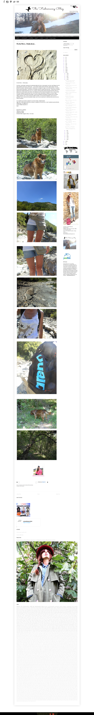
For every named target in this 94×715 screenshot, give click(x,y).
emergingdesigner (44, 658)
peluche (63, 638)
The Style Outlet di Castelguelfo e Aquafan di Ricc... (71, 108)
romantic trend (66, 687)
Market (59, 632)
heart (50, 636)
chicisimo (28, 653)
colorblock (21, 622)
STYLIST (49, 621)
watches (27, 632)
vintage (38, 608)
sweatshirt (42, 613)
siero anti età (26, 690)
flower (22, 636)
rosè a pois (28, 688)
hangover (73, 622)
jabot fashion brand (28, 671)
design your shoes (25, 657)
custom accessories (23, 656)
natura (51, 620)
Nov (66, 74)
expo (53, 635)
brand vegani (31, 652)
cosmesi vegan (49, 654)
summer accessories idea (25, 694)
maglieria (45, 620)
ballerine (55, 633)
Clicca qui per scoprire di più (21, 532)
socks (41, 691)
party (53, 623)
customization (69, 634)
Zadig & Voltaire (33, 650)
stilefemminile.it (69, 692)
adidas (40, 650)
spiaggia (62, 691)
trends (76, 640)
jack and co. (37, 671)
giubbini (38, 636)
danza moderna (55, 656)
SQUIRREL (29, 619)
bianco (74, 621)
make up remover (35, 677)
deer (68, 613)
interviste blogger (23, 620)
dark (57, 656)
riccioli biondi (36, 687)
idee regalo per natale (60, 668)
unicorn (23, 616)
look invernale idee (64, 674)
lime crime (39, 623)
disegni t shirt (44, 657)
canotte (57, 652)
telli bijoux (32, 624)
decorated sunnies (68, 656)
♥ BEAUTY (36, 38)
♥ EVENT (46, 38)
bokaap (17, 652)
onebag (45, 638)
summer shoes (58, 694)
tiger (56, 631)
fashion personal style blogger (53, 660)
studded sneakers (42, 640)
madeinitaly (68, 606)
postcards (47, 686)
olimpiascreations (41, 638)
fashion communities (61, 659)
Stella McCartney (24, 633)
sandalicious (48, 688)
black (34, 615)
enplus (47, 658)
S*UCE (32, 615)
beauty (39, 607)
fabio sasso (29, 659)
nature (52, 623)
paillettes (25, 617)
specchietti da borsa (58, 691)
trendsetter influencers (20, 641)
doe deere (51, 657)
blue (73, 633)
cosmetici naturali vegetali (59, 654)
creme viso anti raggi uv (45, 655)
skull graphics (75, 639)
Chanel (36, 621)
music (52, 618)
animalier (44, 633)
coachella (47, 653)
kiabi (50, 618)
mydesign (68, 614)
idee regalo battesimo (48, 668)
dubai (28, 622)
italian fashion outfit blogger (40, 670)
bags (74, 607)
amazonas (63, 650)
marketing (48, 623)
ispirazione (26, 623)
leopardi (74, 673)
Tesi (42, 649)
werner (49, 641)
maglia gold (70, 675)
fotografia (49, 615)
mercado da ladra (24, 678)
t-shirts (56, 695)
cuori (17, 656)
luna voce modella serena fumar (36, 675)
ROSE (29, 615)
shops (38, 617)
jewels (52, 607)
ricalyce (35, 639)
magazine (45, 623)
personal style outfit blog (60, 618)
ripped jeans (52, 687)
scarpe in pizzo (67, 688)
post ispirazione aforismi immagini (41, 686)
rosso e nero (25, 688)
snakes (72, 690)
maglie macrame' (25, 676)
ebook (63, 657)
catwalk (44, 619)
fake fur (39, 659)
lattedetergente (24, 673)
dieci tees (29, 657)
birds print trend (67, 651)
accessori (28, 607)
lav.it (26, 673)
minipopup (27, 638)
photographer (65, 638)
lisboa (45, 637)
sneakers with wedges (21, 691)
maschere (68, 637)
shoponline (65, 689)
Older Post (58, 494)
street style (44, 614)
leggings (37, 620)
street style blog (49, 614)
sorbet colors (44, 691)
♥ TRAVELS (18, 38)
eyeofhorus (75, 658)
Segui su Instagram (26, 522)
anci (65, 650)
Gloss (47, 632)
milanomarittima (46, 678)
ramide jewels (70, 686)
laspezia (20, 673)
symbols (28, 695)
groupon (44, 636)
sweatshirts (21, 695)
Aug (66, 79)
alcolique (46, 650)
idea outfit (23, 623)
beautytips (66, 633)
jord (22, 637)
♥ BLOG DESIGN (60, 36)
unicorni (71, 631)
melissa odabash (70, 677)
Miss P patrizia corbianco (65, 632)
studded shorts (38, 640)
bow (74, 633)
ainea (43, 650)
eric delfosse (50, 658)
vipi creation (41, 641)
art (57, 614)
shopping (24, 607)
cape (62, 652)
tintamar (43, 696)
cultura (26, 622)
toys (73, 640)
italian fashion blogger (20, 617)
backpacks (33, 651)
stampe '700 (70, 691)
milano (40, 608)
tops (57, 696)
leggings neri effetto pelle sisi (47, 673)
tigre (37, 696)
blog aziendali (71, 651)
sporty (43, 608)
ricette (39, 687)
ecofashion (74, 613)
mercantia (71, 637)
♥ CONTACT (41, 38)
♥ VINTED (71, 36)
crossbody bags (56, 655)
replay (25, 687)
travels (62, 607)
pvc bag (18, 639)
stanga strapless (28, 692)
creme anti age (37, 655)
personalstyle (57, 623)
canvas (59, 652)
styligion (76, 693)
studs (46, 640)
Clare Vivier (52, 642)
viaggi (45, 607)
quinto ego (62, 686)
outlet (50, 638)
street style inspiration (32, 693)
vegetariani (34, 641)
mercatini (74, 637)
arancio (26, 651)
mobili (73, 678)
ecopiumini (39, 635)
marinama (65, 637)
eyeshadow (21, 659)
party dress (54, 638)
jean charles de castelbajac (66, 671)
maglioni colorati (69, 676)
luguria (29, 675)
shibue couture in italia (49, 689)
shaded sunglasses (42, 689)
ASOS (59, 608)
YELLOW (24, 650)
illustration (65, 614)
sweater (18, 621)
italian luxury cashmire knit (57, 670)
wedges (48, 617)
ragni (65, 686)
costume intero (18, 655)
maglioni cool (73, 676)
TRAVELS (66, 52)
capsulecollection (69, 652)
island (17, 670)
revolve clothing (31, 639)
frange (59, 622)
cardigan (20, 634)
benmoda (56, 651)
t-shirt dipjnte (51, 695)
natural (54, 620)
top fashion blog (55, 696)
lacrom (34, 637)
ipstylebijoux (75, 616)
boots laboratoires (21, 652)
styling (52, 640)
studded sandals (54, 693)
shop (61, 639)
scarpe (36, 607)
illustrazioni (58, 636)
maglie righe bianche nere (31, 676)
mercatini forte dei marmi (30, 678)
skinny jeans (72, 639)
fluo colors (56, 622)
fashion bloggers (34, 622)
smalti (23, 640)
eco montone (71, 657)
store (24, 624)
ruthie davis (48, 639)
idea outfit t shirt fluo (47, 667)
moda (49, 608)
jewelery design (27, 672)
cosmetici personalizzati (66, 654)
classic (37, 634)
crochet (64, 634)
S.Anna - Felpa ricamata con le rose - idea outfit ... (70, 105)
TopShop (50, 649)
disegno (47, 657)
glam (40, 636)
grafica (42, 636)
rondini (75, 687)
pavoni (60, 638)
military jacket (18, 638)
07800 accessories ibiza (65, 641)
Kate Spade (41, 621)
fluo (47, 615)
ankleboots (73, 650)
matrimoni (62, 677)
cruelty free (63, 655)
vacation (27, 621)
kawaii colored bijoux (48, 672)
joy (34, 672)
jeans (18, 608)
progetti (55, 686)
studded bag (34, 640)
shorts (72, 618)
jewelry (26, 613)
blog (66, 613)
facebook (60, 619)
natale (30, 614)
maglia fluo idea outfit (66, 675)
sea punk (28, 689)
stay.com (40, 692)
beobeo (58, 651)
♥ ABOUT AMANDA (22, 36)
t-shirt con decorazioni (46, 695)
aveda (31, 651)
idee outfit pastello (20, 668)
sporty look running (66, 691)
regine (17, 687)
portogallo (18, 615)
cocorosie (50, 653)
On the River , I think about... (70, 126)
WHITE (61, 613)
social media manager (37, 691)
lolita (45, 674)
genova (66, 622)
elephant (42, 635)
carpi (74, 652)
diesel (31, 657)
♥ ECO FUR (67, 36)
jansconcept (53, 671)
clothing (39, 634)
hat (53, 615)
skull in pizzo (43, 690)
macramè (49, 675)
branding (34, 652)
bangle (43, 651)
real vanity (21, 639)
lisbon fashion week (48, 637)
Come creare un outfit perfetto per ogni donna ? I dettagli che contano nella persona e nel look (36, 540)
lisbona (29, 613)
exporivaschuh (66, 616)
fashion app (50, 659)
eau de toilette (61, 657)
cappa (64, 652)
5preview (70, 641)
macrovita (52, 675)
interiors (46, 669)
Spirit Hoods (29, 649)
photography (21, 608)
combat (61, 653)
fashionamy (30, 618)
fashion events (73, 659)
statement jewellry (36, 692)
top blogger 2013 (50, 696)
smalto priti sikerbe (59, 690)
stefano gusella (44, 692)
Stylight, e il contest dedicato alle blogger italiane (70, 93)
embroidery (44, 635)
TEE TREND (33, 633)
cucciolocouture (75, 655)
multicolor (29, 638)
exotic (72, 658)
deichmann (55, 608)
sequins (73, 623)
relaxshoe (19, 687)
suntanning (71, 694)
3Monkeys (30, 632)
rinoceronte (49, 687)
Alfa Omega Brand (60, 624)
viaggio (27, 608)
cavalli (72, 617)
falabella (42, 659)
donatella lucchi (27, 635)
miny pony (64, 678)
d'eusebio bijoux (37, 656)
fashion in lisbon (23, 660)
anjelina (71, 650)
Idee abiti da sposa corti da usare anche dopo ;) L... (71, 86)
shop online (18, 631)
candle (55, 652)
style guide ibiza (65, 693)
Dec (66, 73)
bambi (35, 619)
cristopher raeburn (51, 655)
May (66, 133)
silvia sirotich (26, 631)
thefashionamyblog (19, 619)
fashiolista (58, 635)
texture (21, 696)
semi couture (35, 689)
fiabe (75, 635)
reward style (31, 687)
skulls (17, 640)
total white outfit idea (61, 696)
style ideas (69, 693)
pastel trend (58, 638)
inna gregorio (31, 669)
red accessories (25, 639)
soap (30, 691)
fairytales (63, 619)
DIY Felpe (67, 642)
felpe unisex (73, 635)
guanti (71, 622)
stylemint (72, 693)
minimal (72, 615)
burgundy (43, 652)
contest (18, 618)
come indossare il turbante (67, 653)
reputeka (28, 617)
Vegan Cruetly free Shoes (66, 649)
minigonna (60, 678)
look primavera (73, 674)
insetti (33, 669)
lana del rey (75, 672)
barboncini (60, 633)
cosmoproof (75, 654)
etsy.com (62, 616)
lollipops (47, 674)
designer (70, 613)
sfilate (67, 620)
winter (30, 608)
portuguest (69, 638)
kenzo (53, 672)
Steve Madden (29, 633)
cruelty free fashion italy (68, 655)
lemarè (36, 637)
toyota (69, 696)
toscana (69, 640)
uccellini (27, 641)
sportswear (25, 640)
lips (38, 674)
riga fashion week (42, 687)
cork (56, 634)
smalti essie (50, 690)
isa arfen (73, 669)
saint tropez (68, 623)
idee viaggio (64, 668)
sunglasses (66, 694)
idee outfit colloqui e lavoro (66, 667)
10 (65, 144)
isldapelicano (74, 636)
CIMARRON (40, 642)
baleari (36, 651)
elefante (29, 658)
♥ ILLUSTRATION (48, 36)
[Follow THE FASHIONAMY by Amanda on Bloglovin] (42, 482)
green (76, 619)
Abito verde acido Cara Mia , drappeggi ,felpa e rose (70, 81)
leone (70, 673)
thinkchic (20, 621)
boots (40, 619)
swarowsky (18, 695)
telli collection (36, 624)
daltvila (44, 656)
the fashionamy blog (38, 606)
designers (57, 619)
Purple (56, 614)
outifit (48, 638)
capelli (70, 617)
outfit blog (59, 607)
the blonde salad (41, 624)
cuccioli (72, 655)
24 (65, 58)
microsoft (42, 678)
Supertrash (52, 621)
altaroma (56, 650)
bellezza (71, 607)
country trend (26, 655)
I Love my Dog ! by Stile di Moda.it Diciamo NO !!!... (71, 115)
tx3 (68, 631)
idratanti (67, 668)
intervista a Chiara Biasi (50, 669)
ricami (34, 687)
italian (76, 636)
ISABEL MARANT (39, 616)
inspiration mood (37, 669)
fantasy (55, 635)
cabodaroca (49, 652)
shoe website (53, 689)
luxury (43, 620)
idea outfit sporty (42, 667)
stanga (25, 692)
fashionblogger (20, 613)
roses (36, 617)
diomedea (44, 615)
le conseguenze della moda (31, 673)
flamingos (20, 636)
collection (54, 619)
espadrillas (51, 635)
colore (41, 634)
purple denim (35, 613)
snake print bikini (69, 690)
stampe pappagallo (21, 692)
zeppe (49, 624)
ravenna (73, 686)
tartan (63, 640)
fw (39, 618)
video (42, 617)
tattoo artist (64, 695)
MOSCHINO (59, 617)
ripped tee (56, 687)
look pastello (68, 674)
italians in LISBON (23, 671)
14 (65, 70)
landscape (18, 673)
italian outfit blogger (63, 670)
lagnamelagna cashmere (71, 672)
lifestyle (45, 606)
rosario (20, 688)
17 (65, 66)
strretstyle (48, 631)
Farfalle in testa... (68, 94)
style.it (50, 640)
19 (65, 63)
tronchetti (66, 631)
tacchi (61, 640)
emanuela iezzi (40, 658)
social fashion (32, 691)
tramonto (71, 696)
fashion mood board (35, 660)
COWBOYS (47, 642)
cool (42, 615)
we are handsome (45, 641)
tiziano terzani (46, 696)
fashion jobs (31, 660)
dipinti (41, 657)
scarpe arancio (63, 688)
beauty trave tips (52, 651)
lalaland (35, 623)
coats (74, 617)
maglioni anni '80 (65, 676)
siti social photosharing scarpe (35, 690)
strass (31, 640)
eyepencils (18, 659)
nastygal (74, 615)
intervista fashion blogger (66, 636)
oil (38, 638)
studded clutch (49, 693)
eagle (55, 657)
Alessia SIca (33, 632)
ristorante (37, 639)
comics (17, 654)
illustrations (76, 668)
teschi (17, 696)
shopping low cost (64, 639)
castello (76, 652)
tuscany (25, 641)
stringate (43, 693)
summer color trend (36, 694)
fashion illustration (40, 622)
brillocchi (36, 652)
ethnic (59, 658)
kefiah (51, 672)
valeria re (22, 632)
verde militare (37, 641)
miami (40, 678)
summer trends (63, 694)
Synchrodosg (33, 649)
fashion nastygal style (46, 660)
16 (65, 67)
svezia (74, 694)
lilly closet (35, 674)
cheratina (22, 653)
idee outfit (18, 620)
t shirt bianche (31, 695)
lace (64, 672)
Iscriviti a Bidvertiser (20, 534)
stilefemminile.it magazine (74, 692)
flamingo (18, 636)
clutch (45, 653)
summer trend (27, 624)
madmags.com (55, 675)
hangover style (47, 636)
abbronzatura (37, 650)
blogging (74, 651)
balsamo (58, 633)
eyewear (24, 659)
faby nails (37, 659)
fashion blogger (63, 606)
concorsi (49, 634)
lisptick (44, 674)
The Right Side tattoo (46, 649)
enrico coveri (48, 635)
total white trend (66, 696)
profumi (76, 638)
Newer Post (19, 494)
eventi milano (67, 658)
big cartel (69, 633)
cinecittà (39, 653)
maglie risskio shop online (38, 676)
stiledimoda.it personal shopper (62, 692)
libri (37, 623)
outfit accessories (34, 614)
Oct (66, 76)
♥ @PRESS (29, 36)
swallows (76, 694)
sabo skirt (31, 688)
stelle (51, 692)
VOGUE (62, 649)
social (74, 618)
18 (65, 64)
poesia (17, 686)
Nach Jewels (73, 632)
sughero (21, 694)
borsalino (25, 652)
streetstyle (57, 606)
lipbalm (37, 674)
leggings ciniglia (37, 673)
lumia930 (31, 675)
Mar (66, 136)
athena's (50, 633)
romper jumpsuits (71, 687)
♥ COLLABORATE (41, 36)
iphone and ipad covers (68, 669)
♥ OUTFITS (34, 36)
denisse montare (73, 656)
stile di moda (28, 640)
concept (43, 634)
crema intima (33, 655)
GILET (41, 632)
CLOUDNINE (43, 642)
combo (63, 653)
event (76, 607)
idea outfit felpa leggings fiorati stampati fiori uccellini (29, 667)
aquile (24, 651)
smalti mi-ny (31, 631)
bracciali (76, 633)
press (58, 620)
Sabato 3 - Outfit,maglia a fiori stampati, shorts (70, 110)
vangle (40, 617)
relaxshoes (22, 687)
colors (61, 608)
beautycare (68, 621)
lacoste (66, 672)
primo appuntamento (51, 686)
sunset (69, 694)
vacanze (52, 613)
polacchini (19, 686)
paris (31, 613)
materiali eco (58, 677)
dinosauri (33, 657)
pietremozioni (40, 614)
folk (26, 636)
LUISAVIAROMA (54, 617)
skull (73, 620)
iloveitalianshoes (21, 669)
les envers (25, 674)
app (59, 621)
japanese (58, 671)
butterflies (18, 634)
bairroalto (53, 633)
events (35, 608)
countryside (29, 655)
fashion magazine (46, 622)
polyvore (32, 608)
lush (56, 637)
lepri (75, 673)
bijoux (55, 607)
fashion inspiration (27, 660)
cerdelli (20, 653)
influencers (27, 669)
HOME (17, 36)
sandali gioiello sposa (35, 688)
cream (61, 634)
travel (73, 606)
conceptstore (46, 634)
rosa (65, 623)
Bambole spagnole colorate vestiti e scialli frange (31, 642)
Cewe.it (39, 632)
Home (38, 494)
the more (65, 640)
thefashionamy (46, 613)
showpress (68, 639)
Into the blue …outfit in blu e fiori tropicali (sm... (70, 124)
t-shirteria (54, 695)
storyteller (27, 693)
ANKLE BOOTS (57, 613)
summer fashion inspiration (43, 694)
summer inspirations (49, 694)
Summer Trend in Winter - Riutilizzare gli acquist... (69, 97)
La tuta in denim (68, 98)
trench (75, 640)
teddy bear (73, 695)
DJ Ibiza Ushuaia (71, 642)
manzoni (69, 615)
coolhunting (32, 607)
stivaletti (18, 693)
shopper (68, 689)
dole (24, 635)
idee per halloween (42, 668)
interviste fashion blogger (30, 620)
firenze (38, 618)
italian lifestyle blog (51, 670)
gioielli (47, 608)
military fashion (57, 678)
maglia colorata (62, 675)
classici (43, 653)
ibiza (72, 616)
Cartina (50, 642)
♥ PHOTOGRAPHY (24, 38)
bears (49, 651)
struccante (45, 693)
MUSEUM (57, 632)
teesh (54, 614)
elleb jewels (31, 658)
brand (25, 608)
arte (61, 617)
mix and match (71, 678)
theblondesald (35, 696)
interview (61, 636)
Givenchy (45, 632)
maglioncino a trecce (48, 676)
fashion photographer (63, 660)
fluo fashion (24, 636)
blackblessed (45, 616)
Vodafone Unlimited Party (73, 649)
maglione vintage (60, 676)
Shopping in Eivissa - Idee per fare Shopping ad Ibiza (71, 88)
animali (32, 619)
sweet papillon (25, 695)
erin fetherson (54, 658)
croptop (66, 634)
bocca (76, 651)
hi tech (76, 622)
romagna (43, 639)
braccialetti (27, 652)
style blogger (61, 693)
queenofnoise (67, 618)
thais (22, 696)
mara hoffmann (42, 677)
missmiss (67, 678)
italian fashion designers (33, 670)
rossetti (45, 639)
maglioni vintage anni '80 (27, 677)
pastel (56, 620)
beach (47, 651)
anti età (76, 650)
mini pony (21, 638)
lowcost (27, 614)
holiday (18, 623)
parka (42, 607)
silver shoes (29, 690)
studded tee (57, 693)
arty (48, 633)
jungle (32, 623)
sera (37, 689)
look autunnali (52, 674)
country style (22, 655)
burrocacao (46, 652)
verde (25, 632)
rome (68, 687)
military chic (53, 678)
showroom (22, 631)
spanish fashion (53, 691)
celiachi (26, 634)
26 (65, 57)
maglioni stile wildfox (21, 677)
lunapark (54, 637)
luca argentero (26, 675)
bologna (52, 608)
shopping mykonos (72, 689)
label (63, 672)
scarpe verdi (24, 689)
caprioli (66, 652)
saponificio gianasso (54, 688)
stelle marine (54, 692)
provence (58, 686)
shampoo (76, 623)
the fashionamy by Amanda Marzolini (68, 608)
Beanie (50, 617)
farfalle (44, 659)
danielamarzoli (73, 634)
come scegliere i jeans (74, 653)
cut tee (34, 656)
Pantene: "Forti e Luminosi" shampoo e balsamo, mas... (70, 128)
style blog (76, 620)
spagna (34, 631)
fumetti (30, 636)
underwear (26, 615)
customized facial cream (30, 656)
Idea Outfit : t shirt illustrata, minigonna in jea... (70, 103)
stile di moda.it (38, 631)
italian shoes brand (68, 670)
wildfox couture (31, 621)
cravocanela (59, 634)
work (47, 624)
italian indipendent (46, 670)
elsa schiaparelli (35, 658)
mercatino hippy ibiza (36, 678)
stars (31, 692)
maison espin (65, 615)
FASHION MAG (65, 624)
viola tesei (44, 617)
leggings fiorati (41, 673)
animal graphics (41, 633)
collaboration (50, 619)
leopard (72, 673)
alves (37, 633)
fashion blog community (55, 659)
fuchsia (28, 636)
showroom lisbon (20, 690)
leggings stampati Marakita (58, 673)
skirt (71, 620)
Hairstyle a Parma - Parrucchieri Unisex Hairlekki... (70, 120)
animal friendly (68, 650)
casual (23, 634)
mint (62, 678)
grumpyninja (42, 618)
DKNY (75, 642)
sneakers (23, 615)
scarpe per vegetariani (72, 688)
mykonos (32, 638)
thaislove (28, 696)
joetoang (33, 672)
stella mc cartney (48, 692)
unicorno (29, 641)
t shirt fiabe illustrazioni (36, 695)
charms (47, 619)
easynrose (57, 657)
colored (59, 653)
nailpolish (48, 620)
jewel (48, 618)
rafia (19, 639)
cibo (32, 634)
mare (63, 637)
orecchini (54, 618)
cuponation (19, 656)
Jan (66, 139)
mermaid (76, 637)
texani (19, 696)
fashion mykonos (41, 660)
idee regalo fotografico (54, 668)
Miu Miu (70, 632)
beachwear (64, 617)
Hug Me (50, 632)
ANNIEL (76, 641)
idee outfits (30, 668)
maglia (58, 675)
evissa (70, 658)
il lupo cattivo (70, 668)
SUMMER (49, 607)
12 (65, 141)
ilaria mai (73, 668)
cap (60, 652)
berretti (71, 621)
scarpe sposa (20, 689)
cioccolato (34, 634)
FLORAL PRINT (33, 616)
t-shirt (58, 640)
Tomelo (36, 633)
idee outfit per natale (25, 668)
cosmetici (59, 614)
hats (62, 614)
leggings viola (64, 673)
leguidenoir (67, 673)
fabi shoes (26, 659)
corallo (55, 634)
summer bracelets (31, 694)
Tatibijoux (40, 649)
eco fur (69, 657)
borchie (67, 617)
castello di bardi (52, 616)
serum (39, 689)
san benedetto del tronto (53, 639)
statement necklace (20, 624)
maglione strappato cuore (54, 676)
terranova (76, 695)
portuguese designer (34, 686)
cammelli (52, 652)
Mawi (61, 632)
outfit (31, 606)
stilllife (42, 631)
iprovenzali (70, 636)
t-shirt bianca (41, 695)
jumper (24, 637)
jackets (21, 637)
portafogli (25, 686)
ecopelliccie (36, 635)
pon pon (22, 686)
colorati (56, 653)
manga (39, 677)
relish (28, 639)
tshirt (45, 608)
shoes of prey (58, 639)
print (20, 615)
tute (25, 621)
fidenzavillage (34, 618)
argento (47, 633)
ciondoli (41, 653)
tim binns (41, 696)
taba (59, 640)
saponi (51, 688)
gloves (69, 622)
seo (71, 623)
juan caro (36, 672)
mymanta (35, 638)
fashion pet (58, 660)
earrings (59, 616)
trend (21, 607)
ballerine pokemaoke (40, 651)
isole (18, 670)
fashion (18, 606)
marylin (56, 677)
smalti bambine (47, 690)
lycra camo (43, 675)
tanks (62, 695)
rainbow (67, 686)
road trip (62, 687)
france (74, 619)
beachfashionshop (63, 621)
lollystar (50, 674)
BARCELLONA (23, 642)
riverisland (40, 639)
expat (73, 658)
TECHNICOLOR (37, 649)
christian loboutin (32, 653)
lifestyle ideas (30, 674)
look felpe (60, 674)
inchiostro (25, 669)
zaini (51, 641)
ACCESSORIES (51, 606)
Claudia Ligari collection (57, 642)
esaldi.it (31, 622)
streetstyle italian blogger (38, 693)
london (43, 623)
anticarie (18, 651)
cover (24, 622)
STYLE (18, 607)
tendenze (54, 631)
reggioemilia (75, 686)
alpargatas (53, 650)
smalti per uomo (55, 690)
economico (21, 658)
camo (42, 619)
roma (63, 623)
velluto (45, 624)
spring (39, 613)
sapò (58, 688)
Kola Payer (45, 621)
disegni (23, 635)
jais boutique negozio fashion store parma (46, 671)
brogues (39, 652)
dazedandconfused (61, 656)
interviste (45, 618)
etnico (61, 658)
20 (65, 61)
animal (64, 613)
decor (64, 656)
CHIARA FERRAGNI (27, 616)
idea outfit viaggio (52, 667)
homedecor (52, 636)
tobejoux (59, 631)
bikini (71, 633)
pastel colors (75, 614)
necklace (71, 614)
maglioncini (43, 676)
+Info (53, 714)
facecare (26, 618)
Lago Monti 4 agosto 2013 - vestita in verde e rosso (71, 112)
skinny (40, 690)
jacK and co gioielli (33, 671)
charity (31, 634)
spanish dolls (49, 691)
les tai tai (27, 674)
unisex (24, 619)
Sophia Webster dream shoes (24, 649)
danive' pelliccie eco (48, 656)
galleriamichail (63, 622)
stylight (74, 693)
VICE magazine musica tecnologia (55, 649)
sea (26, 689)
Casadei (36, 632)
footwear (21, 614)
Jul (66, 130)
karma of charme (28, 637)
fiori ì (76, 635)
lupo (41, 675)
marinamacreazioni (52, 677)
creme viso (40, 655)
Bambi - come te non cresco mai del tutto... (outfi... (70, 100)
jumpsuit (30, 623)
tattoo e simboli (68, 695)
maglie (73, 675)
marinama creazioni (46, 677)
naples (37, 638)
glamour (24, 614)
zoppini (53, 641)
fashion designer (69, 635)
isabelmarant (75, 669)
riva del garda (59, 687)
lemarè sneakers (39, 637)
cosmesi (56, 616)
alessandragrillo (49, 650)
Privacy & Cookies (53, 38)
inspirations (40, 669)
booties (48, 616)
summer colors (55, 640)
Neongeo (76, 632)
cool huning (52, 634)
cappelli (36, 615)
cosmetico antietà (71, 654)
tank (60, 695)
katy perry (31, 637)
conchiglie (26, 654)
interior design (60, 615)
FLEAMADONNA (71, 624)
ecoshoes (24, 658)
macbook (46, 675)
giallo (36, 636)
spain (76, 618)
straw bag (44, 631)
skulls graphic (20, 640)
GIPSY (43, 632)
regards (62, 620)
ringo (47, 687)
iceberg (17, 667)
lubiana (23, 675)
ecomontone (18, 658)
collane (76, 617)
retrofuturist (27, 687)
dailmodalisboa (42, 656)
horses (20, 623)
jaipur (40, 671)
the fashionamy (25, 606)
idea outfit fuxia (38, 667)
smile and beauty (64, 690)
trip (23, 641)
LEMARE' (52, 632)
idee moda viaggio (60, 667)
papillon (52, 638)
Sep (66, 77)
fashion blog (66, 607)
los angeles (20, 675)
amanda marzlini (59, 650)
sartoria (60, 688)
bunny (41, 652)
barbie (45, 651)
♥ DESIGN (54, 36)
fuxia (32, 636)
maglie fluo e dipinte (20, 676)
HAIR (38, 621)
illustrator (18, 669)
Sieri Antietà (18, 649)
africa (42, 650)
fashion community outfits (68, 659)
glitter (52, 615)
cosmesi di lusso (39, 654)
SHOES (75, 606)
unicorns (73, 631)
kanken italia (43, 672)
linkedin (43, 637)
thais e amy (25, 696)
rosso (70, 618)
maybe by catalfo (65, 677)
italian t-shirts (18, 637)
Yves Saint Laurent (28, 650)
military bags (50, 678)
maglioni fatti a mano (59, 637)
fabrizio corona (33, 659)
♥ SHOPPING (31, 38)
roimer (31, 617)
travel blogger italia (75, 696)
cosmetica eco (53, 654)
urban (32, 641)
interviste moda (63, 669)
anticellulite (20, 651)
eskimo (57, 658)
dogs (53, 657)
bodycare (37, 619)
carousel (72, 652)
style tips (48, 640)
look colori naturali (57, 674)
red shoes (61, 623)
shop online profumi (58, 689)
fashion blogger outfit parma (63, 635)
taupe (71, 695)
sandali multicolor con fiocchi (42, 688)
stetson (57, 692)
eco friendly (66, 657)
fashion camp (68, 619)
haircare (70, 616)
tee (29, 624)
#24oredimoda (52, 624)
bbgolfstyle (63, 633)
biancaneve (62, 651)
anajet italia (56, 621)
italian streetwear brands (74, 670)
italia (35, 620)
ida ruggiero (20, 667)
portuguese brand (28, 686)
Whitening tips (21, 650)
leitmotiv (40, 620)
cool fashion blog (22, 618)
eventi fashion (63, 658)
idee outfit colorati (72, 667)
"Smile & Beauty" (56, 641)
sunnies (51, 631)
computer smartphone (22, 654)
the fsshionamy (31, 696)
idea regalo (56, 667)
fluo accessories (52, 622)
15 (65, 69)
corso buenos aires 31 (31, 654)
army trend (28, 651)
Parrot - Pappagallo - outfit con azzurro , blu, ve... (70, 122)
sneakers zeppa (27, 691)
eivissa (27, 658)
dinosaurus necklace (38, 657)
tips (50, 613)
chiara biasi (25, 653)
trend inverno (63, 631)
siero (23, 690)
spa (46, 691)
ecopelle (33, 635)
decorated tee (20, 635)
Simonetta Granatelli (19, 633)
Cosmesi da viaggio (63, 642)
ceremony (28, 634)
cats (24, 634)
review (64, 620)
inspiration (56, 615)
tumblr (24, 621)
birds (64, 651)
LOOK (26, 619)
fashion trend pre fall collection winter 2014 (71, 660)
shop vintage (62, 689)
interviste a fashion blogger (57, 669)
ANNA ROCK (73, 641)
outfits (47, 638)
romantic (33, 617)
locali (52, 637)
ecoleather (30, 635)
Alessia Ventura (19, 642)
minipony (24, 638)
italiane (17, 671)
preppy (71, 638)
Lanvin (54, 632)
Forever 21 (75, 624)
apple (22, 651)
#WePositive (60, 641)
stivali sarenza (24, 693)
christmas (39, 615)
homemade (55, 636)
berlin (60, 651)
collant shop (53, 653)
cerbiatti (18, 653)
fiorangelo (71, 619)
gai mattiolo (34, 636)
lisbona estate (41, 674)
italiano (19, 671)
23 (65, 60)
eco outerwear (76, 657)
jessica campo (23, 672)
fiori (24, 613)
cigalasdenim (36, 653)
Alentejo (56, 624)
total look (71, 640)
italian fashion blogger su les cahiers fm (25, 670)
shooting (69, 620)
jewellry (31, 672)
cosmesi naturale (44, 654)
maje (31, 677)
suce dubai (18, 694)
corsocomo (35, 654)
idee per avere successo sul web (35, 668)
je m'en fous (60, 671)
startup (33, 692)
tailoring (59, 695)
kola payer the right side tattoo (58, 672)
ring (45, 687)
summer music (54, 694)
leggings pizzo (53, 673)
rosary (22, 688)
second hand (31, 689)
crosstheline (59, 655)
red (59, 620)
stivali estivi (20, 693)
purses (60, 686)
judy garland (39, 672)
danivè (52, 656)
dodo (49, 657)
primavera (74, 638)
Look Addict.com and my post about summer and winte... (70, 90)
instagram (43, 669)
